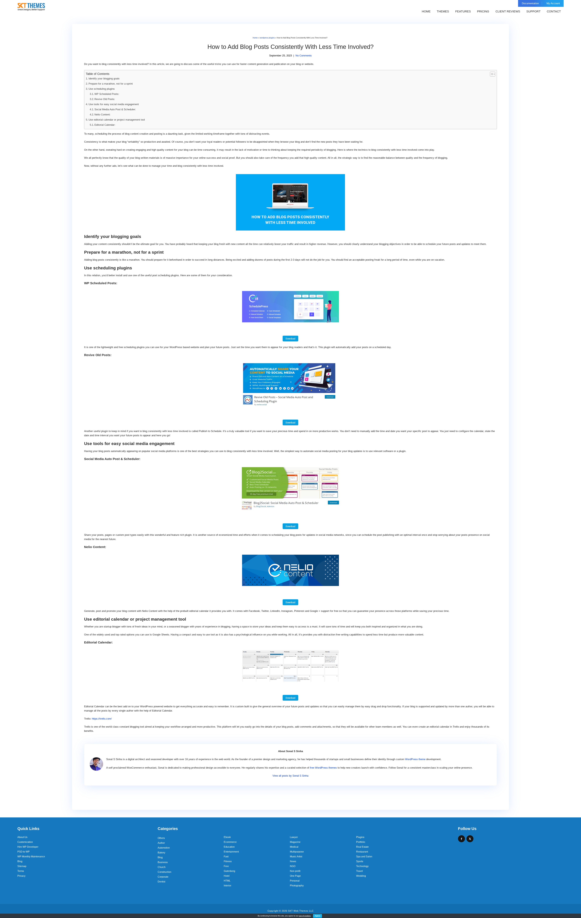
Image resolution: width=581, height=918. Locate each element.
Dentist (161, 881)
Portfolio (360, 842)
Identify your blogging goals (104, 78)
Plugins (360, 837)
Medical (294, 847)
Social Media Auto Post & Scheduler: (115, 109)
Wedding (361, 876)
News (293, 861)
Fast (226, 856)
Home (426, 11)
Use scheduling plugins (102, 88)
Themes (443, 11)
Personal (295, 880)
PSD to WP (23, 851)
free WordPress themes (323, 767)
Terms (20, 871)
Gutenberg (229, 871)
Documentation (530, 3)
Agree (317, 916)
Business (163, 862)
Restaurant (362, 851)
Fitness (228, 861)
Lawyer (294, 837)
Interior (227, 885)
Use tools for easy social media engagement (114, 104)
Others (161, 838)
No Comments (303, 55)
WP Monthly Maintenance (31, 856)
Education (229, 847)
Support (533, 11)
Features (463, 11)
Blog (19, 861)
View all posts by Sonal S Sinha (290, 775)
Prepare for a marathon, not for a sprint (111, 83)
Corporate (163, 876)
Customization (25, 842)
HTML (227, 880)
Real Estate (362, 847)
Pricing (483, 11)
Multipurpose (297, 851)
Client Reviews (508, 11)
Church (162, 867)
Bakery (161, 852)
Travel (359, 871)
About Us (22, 837)
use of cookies (305, 916)
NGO (292, 866)
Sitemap (21, 866)
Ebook (227, 837)
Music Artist (296, 856)
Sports (359, 861)
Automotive (164, 847)
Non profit (295, 871)
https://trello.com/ (102, 718)
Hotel (227, 876)
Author (161, 843)
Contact (554, 11)
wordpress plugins (267, 38)
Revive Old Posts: (104, 99)
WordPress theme (415, 759)
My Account (553, 3)
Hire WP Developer (27, 847)
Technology (362, 866)
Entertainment (231, 851)
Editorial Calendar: (104, 124)
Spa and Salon (364, 856)
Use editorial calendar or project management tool (117, 119)
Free (226, 866)
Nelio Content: (102, 114)
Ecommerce (230, 842)
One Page (295, 876)
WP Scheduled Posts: (106, 94)
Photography (297, 885)
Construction (164, 872)
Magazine (295, 842)
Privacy (21, 876)
